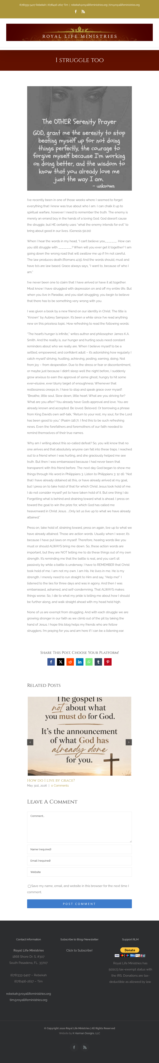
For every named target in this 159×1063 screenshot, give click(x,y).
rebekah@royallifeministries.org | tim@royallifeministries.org (105, 5)
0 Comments (60, 785)
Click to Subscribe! (79, 950)
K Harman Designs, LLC (86, 1033)
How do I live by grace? (51, 780)
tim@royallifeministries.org (28, 1000)
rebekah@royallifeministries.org (28, 994)
